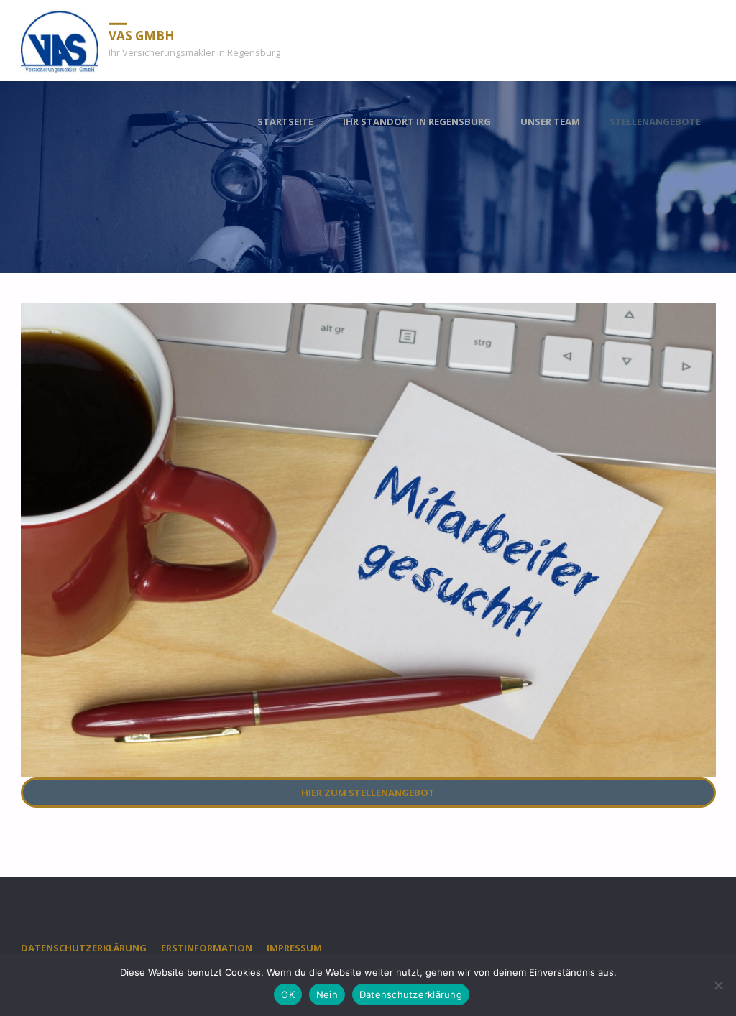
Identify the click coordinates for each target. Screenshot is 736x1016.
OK (288, 994)
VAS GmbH (142, 35)
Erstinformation (206, 947)
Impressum (294, 947)
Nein (327, 994)
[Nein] (718, 985)
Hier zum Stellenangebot (368, 792)
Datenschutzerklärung (84, 947)
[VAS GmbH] (60, 40)
